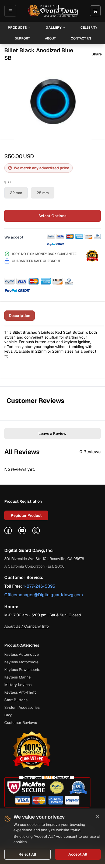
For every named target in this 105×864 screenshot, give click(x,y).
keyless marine (17, 677)
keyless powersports (22, 669)
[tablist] (52, 317)
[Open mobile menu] (10, 11)
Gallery (53, 27)
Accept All (77, 854)
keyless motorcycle (21, 662)
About (50, 38)
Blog (8, 715)
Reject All (27, 854)
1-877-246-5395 (39, 586)
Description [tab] (19, 315)
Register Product (26, 515)
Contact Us (81, 38)
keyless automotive (21, 654)
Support (22, 38)
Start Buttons (15, 699)
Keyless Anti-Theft (20, 692)
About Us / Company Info (26, 626)
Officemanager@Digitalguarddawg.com (43, 595)
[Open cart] (95, 10)
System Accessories (22, 707)
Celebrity (88, 27)
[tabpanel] (52, 352)
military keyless (18, 684)
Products (17, 27)
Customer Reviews (20, 722)
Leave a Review (52, 433)
